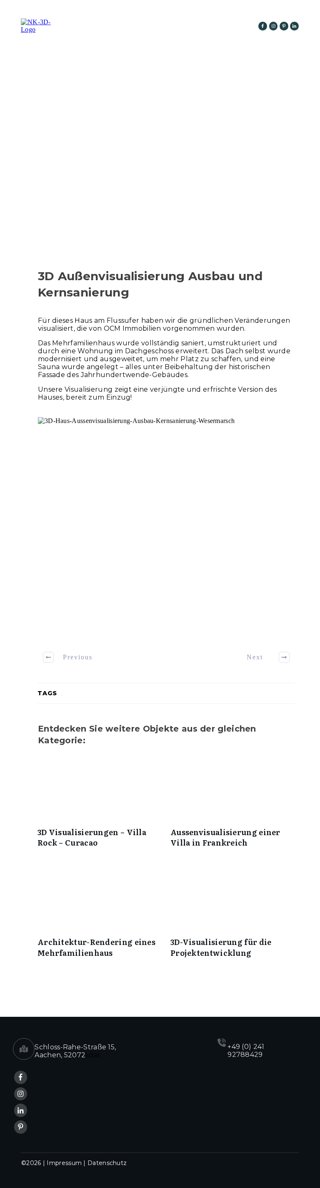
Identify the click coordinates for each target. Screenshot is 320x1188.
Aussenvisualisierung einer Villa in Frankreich (232, 805)
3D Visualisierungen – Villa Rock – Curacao (100, 805)
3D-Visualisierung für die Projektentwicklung (232, 915)
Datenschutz (107, 1163)
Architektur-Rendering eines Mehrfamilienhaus (100, 915)
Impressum (64, 1163)
